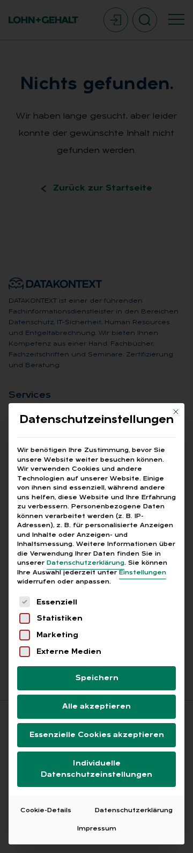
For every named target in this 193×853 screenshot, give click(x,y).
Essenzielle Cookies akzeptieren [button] (96, 735)
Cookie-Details (45, 810)
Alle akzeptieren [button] (96, 707)
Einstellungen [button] (142, 573)
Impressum (96, 829)
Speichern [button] (96, 678)
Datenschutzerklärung (85, 563)
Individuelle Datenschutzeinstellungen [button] (96, 769)
